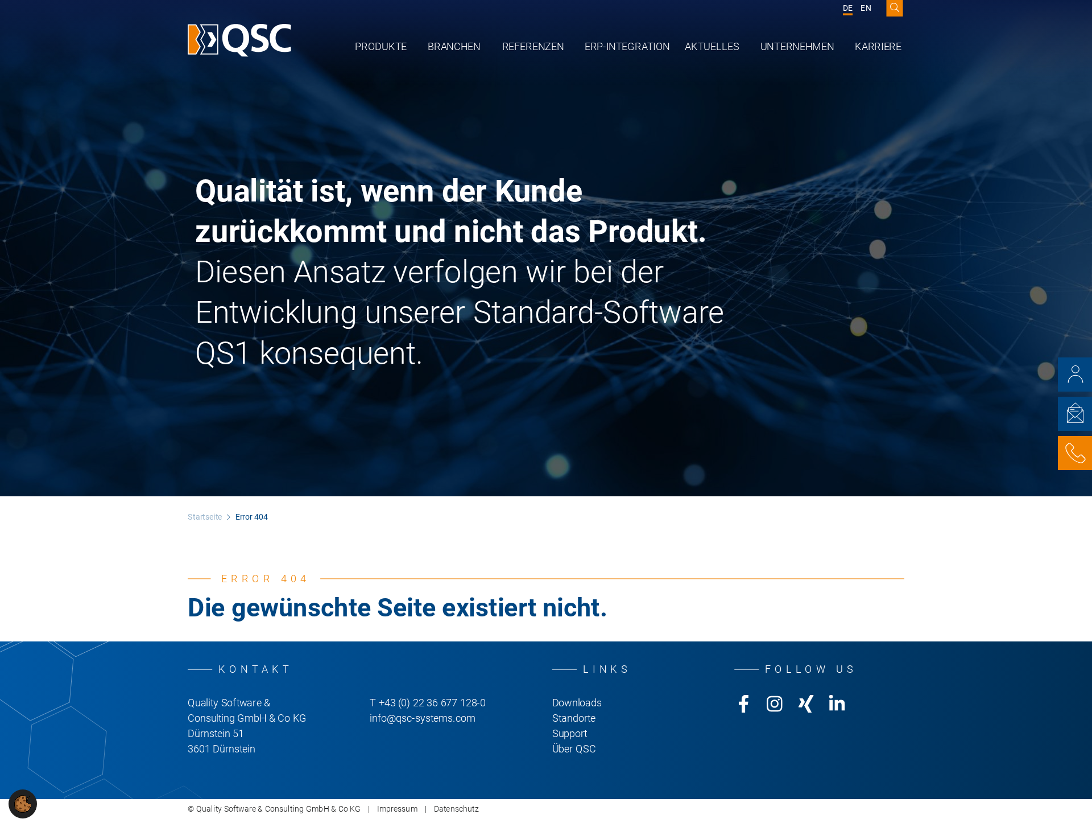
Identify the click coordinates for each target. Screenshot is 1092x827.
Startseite (205, 517)
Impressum (397, 809)
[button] (22, 803)
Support (570, 733)
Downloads (577, 703)
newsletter (1075, 414)
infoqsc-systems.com (422, 718)
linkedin (837, 704)
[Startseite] (239, 40)
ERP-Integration (627, 46)
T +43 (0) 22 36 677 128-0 (427, 703)
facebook (743, 704)
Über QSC (574, 749)
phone (1075, 453)
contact (1075, 374)
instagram (775, 704)
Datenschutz (456, 809)
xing (806, 704)
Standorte (574, 718)
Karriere (878, 46)
